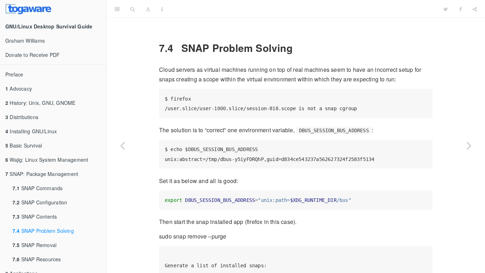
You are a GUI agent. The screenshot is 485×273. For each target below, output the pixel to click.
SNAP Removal (34, 244)
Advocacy (18, 88)
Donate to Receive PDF (32, 54)
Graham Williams (25, 40)
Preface (14, 74)
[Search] (132, 9)
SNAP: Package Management (41, 173)
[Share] (474, 9)
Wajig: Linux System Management (46, 159)
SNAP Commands (37, 188)
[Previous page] (122, 145)
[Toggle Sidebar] (117, 9)
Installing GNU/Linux (31, 131)
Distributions (21, 117)
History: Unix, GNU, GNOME (40, 102)
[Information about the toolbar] (162, 9)
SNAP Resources (36, 259)
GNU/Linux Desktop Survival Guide (303, 9)
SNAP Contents (34, 216)
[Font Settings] (148, 9)
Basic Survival (23, 145)
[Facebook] (460, 9)
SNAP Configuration (39, 202)
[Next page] (469, 145)
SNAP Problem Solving (43, 230)
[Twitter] (445, 9)
